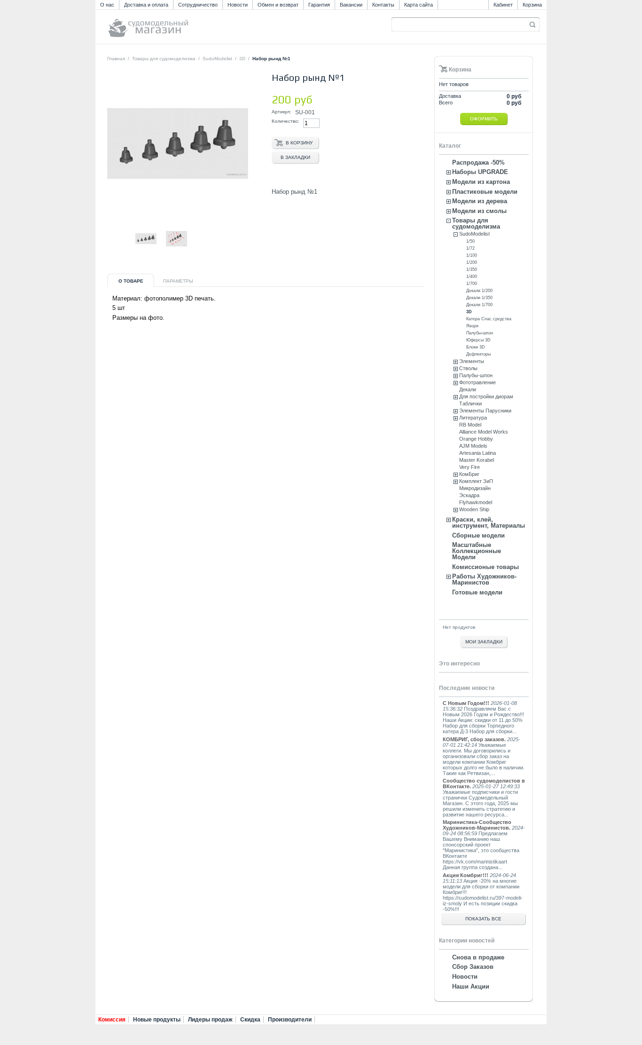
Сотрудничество (198, 5)
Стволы (468, 368)
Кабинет (503, 5)
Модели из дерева (479, 201)
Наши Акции (470, 986)
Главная (116, 58)
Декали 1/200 (479, 290)
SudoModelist (217, 58)
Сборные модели (478, 535)
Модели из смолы (479, 210)
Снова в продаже (478, 957)
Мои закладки (483, 641)
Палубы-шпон (479, 333)
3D (242, 58)
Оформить (484, 118)
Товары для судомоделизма (164, 58)
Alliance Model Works (483, 432)
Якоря (472, 326)
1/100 (471, 255)
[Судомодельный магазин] (169, 24)
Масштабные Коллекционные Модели (476, 551)
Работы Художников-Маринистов (484, 579)
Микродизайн (475, 488)
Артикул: (281, 111)
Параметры (178, 281)
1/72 (470, 248)
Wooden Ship (474, 509)
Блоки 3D (475, 347)
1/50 (470, 241)
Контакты (383, 5)
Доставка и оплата (146, 5)
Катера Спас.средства (488, 319)
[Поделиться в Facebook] (159, 259)
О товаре (130, 281)
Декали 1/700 (479, 304)
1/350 (471, 269)
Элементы (471, 361)
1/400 (471, 276)
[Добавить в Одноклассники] (128, 259)
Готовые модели (477, 592)
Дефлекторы (478, 354)
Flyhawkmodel (475, 502)
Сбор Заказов (472, 966)
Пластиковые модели (484, 191)
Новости (237, 5)
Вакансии (351, 5)
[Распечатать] (197, 259)
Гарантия (319, 5)
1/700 (471, 283)
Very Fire (469, 467)
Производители (290, 1019)
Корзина (532, 5)
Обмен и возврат (278, 5)
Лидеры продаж (210, 1019)
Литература (473, 417)
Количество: (285, 121)
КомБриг (469, 474)
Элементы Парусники (485, 410)
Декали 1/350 (479, 297)
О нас (107, 5)
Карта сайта (418, 5)
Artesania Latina (477, 453)
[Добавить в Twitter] (174, 259)
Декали (467, 389)
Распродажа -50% (478, 162)
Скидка (250, 1019)
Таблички (470, 403)
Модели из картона (481, 181)
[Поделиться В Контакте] (112, 259)
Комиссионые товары (485, 566)
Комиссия (111, 1019)
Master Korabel (476, 460)
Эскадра (469, 495)
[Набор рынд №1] (146, 247)
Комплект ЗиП (476, 481)
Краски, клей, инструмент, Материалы (488, 522)
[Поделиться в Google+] (143, 259)
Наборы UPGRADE (480, 171)
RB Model (470, 425)
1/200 (471, 262)
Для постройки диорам (486, 396)
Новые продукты (156, 1019)
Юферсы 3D (478, 340)
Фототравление (477, 382)
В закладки (295, 157)
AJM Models (473, 446)
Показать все (483, 918)
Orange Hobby (476, 439)
